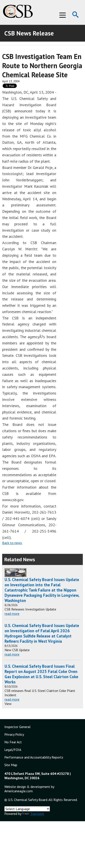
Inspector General (17, 727)
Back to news (12, 543)
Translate (37, 813)
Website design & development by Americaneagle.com (29, 788)
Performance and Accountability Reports (33, 757)
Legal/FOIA (12, 749)
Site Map (10, 765)
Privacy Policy (14, 734)
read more (12, 613)
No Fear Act (13, 742)
